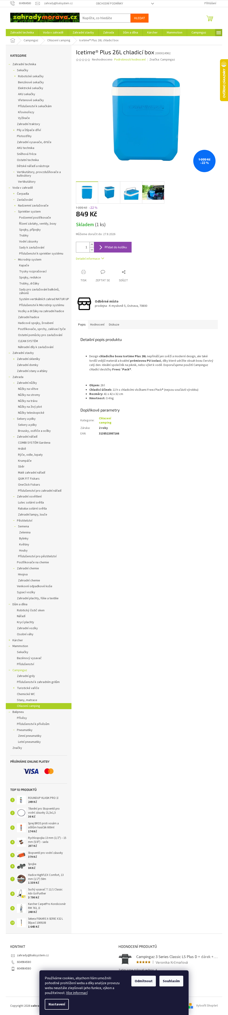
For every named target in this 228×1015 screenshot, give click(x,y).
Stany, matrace (27, 700)
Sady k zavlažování (31, 247)
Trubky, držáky (29, 283)
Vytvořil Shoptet (207, 1006)
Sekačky (22, 70)
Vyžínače (24, 118)
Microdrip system (29, 259)
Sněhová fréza (26, 154)
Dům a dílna (19, 604)
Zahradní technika (24, 64)
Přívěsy (22, 718)
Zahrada (17, 377)
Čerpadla (23, 194)
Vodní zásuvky (28, 241)
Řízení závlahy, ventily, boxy (37, 223)
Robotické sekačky (31, 76)
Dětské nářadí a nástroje (33, 166)
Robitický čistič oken (31, 610)
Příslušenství (25, 664)
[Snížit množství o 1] (92, 249)
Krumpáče (25, 461)
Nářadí (21, 616)
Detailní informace (88, 259)
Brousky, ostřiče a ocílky (34, 431)
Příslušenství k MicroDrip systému (41, 305)
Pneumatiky (25, 730)
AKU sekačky (26, 94)
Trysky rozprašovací (33, 271)
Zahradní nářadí (27, 436)
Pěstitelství (24, 520)
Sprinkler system (29, 211)
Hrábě (22, 449)
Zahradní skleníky (28, 359)
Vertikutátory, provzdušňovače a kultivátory (39, 174)
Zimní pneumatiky (29, 736)
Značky (17, 748)
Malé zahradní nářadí (31, 472)
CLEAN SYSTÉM (28, 341)
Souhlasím (171, 981)
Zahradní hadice (28, 317)
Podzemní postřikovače (35, 217)
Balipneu (18, 712)
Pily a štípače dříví (29, 130)
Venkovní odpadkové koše (34, 586)
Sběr (21, 466)
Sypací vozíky (26, 592)
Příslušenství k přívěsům (33, 724)
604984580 (24, 962)
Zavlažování (25, 200)
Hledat (139, 18)
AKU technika (25, 148)
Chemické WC (26, 694)
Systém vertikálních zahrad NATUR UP (44, 299)
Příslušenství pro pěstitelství (37, 556)
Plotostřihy (24, 136)
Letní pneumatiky (29, 742)
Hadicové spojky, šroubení (35, 323)
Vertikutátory (27, 182)
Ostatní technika (28, 160)
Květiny (24, 544)
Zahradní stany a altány (32, 371)
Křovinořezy (26, 112)
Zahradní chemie (28, 568)
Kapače (24, 265)
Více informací (77, 992)
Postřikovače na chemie (33, 562)
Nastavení (57, 1004)
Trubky (23, 235)
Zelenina (25, 532)
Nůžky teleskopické (31, 413)
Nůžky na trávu (27, 401)
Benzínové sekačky (31, 82)
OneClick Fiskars (29, 484)
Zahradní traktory (28, 124)
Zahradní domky (27, 365)
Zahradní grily (26, 676)
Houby (23, 550)
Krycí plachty (25, 622)
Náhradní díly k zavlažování (35, 347)
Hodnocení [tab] (97, 324)
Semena (23, 526)
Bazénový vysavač (29, 658)
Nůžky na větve (28, 389)
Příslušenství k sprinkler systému (41, 253)
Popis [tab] (82, 324)
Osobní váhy (25, 634)
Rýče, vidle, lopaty (30, 455)
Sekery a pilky (26, 419)
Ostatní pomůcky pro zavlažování (40, 335)
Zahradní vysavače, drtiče (34, 142)
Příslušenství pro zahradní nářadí (39, 491)
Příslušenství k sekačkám (35, 106)
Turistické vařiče (28, 688)
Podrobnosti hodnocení (130, 60)
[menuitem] (22, 32)
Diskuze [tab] (114, 324)
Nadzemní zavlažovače (33, 205)
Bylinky (23, 538)
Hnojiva (23, 574)
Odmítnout (144, 981)
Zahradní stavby (23, 353)
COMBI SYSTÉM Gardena (34, 443)
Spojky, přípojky (30, 230)
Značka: (162, 59)
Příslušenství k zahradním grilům (38, 682)
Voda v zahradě (22, 188)
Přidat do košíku (116, 247)
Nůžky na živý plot (30, 407)
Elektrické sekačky (30, 88)
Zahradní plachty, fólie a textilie (38, 598)
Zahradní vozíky (27, 628)
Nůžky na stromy (29, 395)
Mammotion (20, 646)
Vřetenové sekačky (31, 100)
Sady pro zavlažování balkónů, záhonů (39, 291)
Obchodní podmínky (109, 4)
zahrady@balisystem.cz (33, 955)
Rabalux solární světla (32, 508)
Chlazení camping (28, 706)
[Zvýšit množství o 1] (92, 244)
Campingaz (19, 670)
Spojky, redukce (30, 277)
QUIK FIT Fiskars (29, 478)
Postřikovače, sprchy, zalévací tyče (42, 329)
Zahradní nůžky (27, 383)
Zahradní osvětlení (29, 496)
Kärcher (17, 640)
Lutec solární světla (31, 502)
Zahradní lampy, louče (32, 514)
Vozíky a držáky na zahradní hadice (41, 311)
